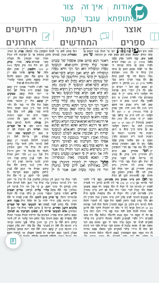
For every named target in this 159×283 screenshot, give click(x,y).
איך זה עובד (92, 13)
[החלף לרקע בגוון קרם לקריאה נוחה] (13, 241)
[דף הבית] (139, 18)
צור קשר (68, 13)
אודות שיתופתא (123, 13)
